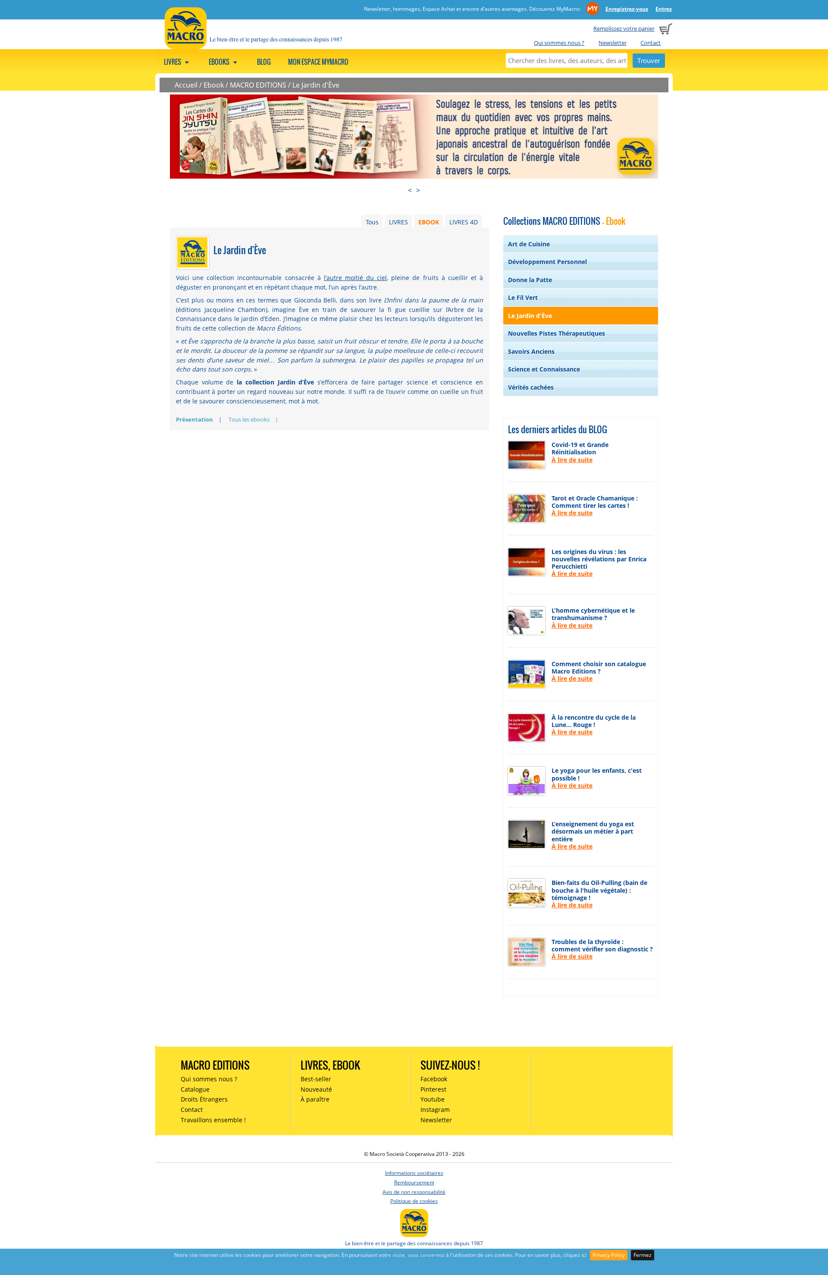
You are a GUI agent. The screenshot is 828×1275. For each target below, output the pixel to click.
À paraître (315, 1099)
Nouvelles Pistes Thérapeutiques (556, 333)
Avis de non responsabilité (414, 1192)
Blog (264, 61)
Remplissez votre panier (624, 28)
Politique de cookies (414, 1201)
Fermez (643, 1255)
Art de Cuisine (529, 244)
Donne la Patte (530, 280)
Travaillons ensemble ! (213, 1120)
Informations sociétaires (414, 1173)
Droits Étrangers (204, 1099)
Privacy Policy (609, 1255)
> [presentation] (418, 190)
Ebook (214, 85)
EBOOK (428, 222)
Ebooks (220, 61)
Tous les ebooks (249, 419)
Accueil (186, 85)
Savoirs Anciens (531, 351)
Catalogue (195, 1089)
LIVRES (398, 222)
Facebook (433, 1079)
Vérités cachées (531, 387)
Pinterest (433, 1089)
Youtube (432, 1099)
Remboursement (414, 1182)
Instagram (435, 1109)
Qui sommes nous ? (559, 43)
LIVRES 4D (463, 222)
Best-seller (316, 1079)
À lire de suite (572, 460)
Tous (372, 222)
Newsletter (613, 43)
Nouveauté (316, 1089)
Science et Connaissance (544, 369)
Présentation (194, 419)
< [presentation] (410, 190)
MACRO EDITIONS (258, 85)
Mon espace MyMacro (318, 61)
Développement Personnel (547, 262)
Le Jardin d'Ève (315, 85)
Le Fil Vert (523, 297)
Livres (173, 61)
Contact (650, 43)
